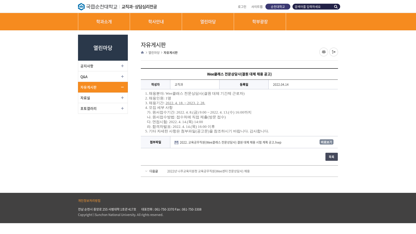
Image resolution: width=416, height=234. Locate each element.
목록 (331, 156)
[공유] (333, 52)
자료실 (85, 97)
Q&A (84, 76)
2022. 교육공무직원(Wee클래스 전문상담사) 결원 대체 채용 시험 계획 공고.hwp (231, 142)
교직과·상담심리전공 (139, 6)
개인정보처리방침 (89, 200)
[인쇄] (323, 52)
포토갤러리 (88, 108)
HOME (142, 52)
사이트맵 (257, 6)
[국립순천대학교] (100, 6)
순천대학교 (278, 6)
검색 (336, 7)
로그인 (242, 6)
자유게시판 (88, 87)
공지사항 (86, 65)
